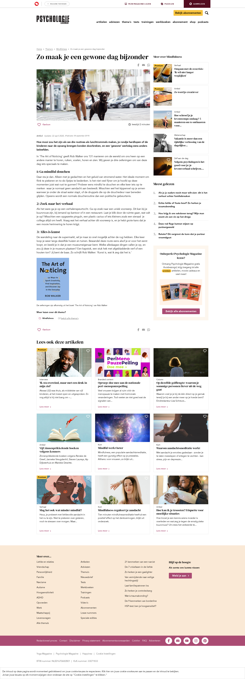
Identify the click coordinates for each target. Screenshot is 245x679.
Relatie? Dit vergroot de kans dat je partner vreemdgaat (182, 236)
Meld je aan (179, 575)
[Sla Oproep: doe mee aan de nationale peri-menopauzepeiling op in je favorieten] (146, 351)
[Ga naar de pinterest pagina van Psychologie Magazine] (205, 640)
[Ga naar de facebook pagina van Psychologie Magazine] (168, 640)
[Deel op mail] (143, 65)
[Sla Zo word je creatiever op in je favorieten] (168, 90)
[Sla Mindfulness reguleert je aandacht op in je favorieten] (146, 478)
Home (39, 49)
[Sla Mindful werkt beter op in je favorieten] (146, 416)
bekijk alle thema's (69, 318)
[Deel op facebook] (138, 65)
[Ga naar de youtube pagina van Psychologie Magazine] (186, 640)
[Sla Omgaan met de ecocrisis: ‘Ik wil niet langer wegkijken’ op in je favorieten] (168, 67)
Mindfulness (61, 49)
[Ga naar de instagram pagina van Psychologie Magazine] (196, 640)
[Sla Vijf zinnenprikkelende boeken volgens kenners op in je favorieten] (88, 416)
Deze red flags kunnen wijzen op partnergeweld (176, 225)
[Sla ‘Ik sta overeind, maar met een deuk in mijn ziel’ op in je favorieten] (88, 351)
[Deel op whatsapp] (148, 65)
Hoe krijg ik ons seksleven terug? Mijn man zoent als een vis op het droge (181, 215)
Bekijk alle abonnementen (181, 311)
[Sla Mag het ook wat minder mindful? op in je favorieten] (88, 478)
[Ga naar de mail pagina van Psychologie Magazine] (177, 640)
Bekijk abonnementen (188, 12)
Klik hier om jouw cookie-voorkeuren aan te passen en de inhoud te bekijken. (140, 671)
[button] (197, 4)
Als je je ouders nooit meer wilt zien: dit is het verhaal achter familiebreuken (183, 194)
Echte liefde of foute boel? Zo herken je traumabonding (180, 205)
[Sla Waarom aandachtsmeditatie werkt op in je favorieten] (204, 416)
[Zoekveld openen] (206, 13)
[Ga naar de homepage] (53, 20)
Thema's (49, 49)
